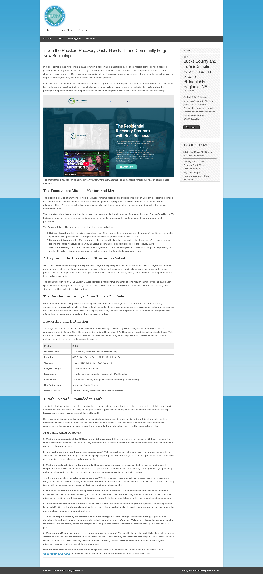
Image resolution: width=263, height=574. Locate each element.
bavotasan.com (213, 571)
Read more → (191, 127)
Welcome (47, 38)
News (60, 38)
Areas (89, 38)
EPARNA (62, 571)
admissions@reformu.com (56, 553)
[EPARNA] (54, 14)
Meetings (73, 38)
